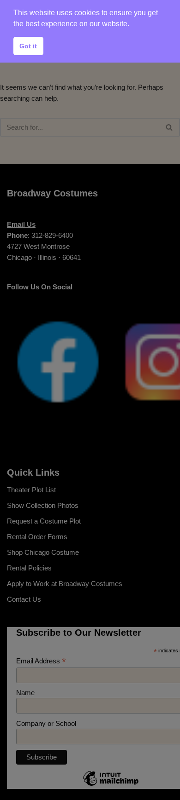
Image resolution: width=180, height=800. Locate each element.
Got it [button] (28, 46)
